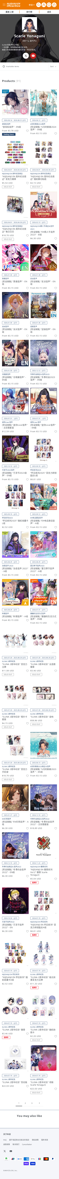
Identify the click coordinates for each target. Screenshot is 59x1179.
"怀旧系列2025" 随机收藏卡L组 (15, 522)
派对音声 (5, 326)
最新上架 (10, 12)
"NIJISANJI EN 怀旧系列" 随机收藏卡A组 (15, 978)
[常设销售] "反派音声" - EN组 (42, 282)
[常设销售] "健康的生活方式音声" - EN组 (43, 617)
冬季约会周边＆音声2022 (39, 819)
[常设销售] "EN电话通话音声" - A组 (42, 522)
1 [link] (18, 1103)
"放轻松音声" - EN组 (11, 127)
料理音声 (5, 613)
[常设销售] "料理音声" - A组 (15, 616)
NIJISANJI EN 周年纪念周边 (12, 173)
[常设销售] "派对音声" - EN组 (14, 330)
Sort (52, 66)
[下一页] (39, 1103)
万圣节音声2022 (8, 922)
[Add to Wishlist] (27, 131)
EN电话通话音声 (36, 518)
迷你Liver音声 (7, 422)
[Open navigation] (4, 5)
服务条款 (44, 1140)
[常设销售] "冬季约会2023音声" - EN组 (42, 378)
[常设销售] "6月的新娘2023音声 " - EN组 (43, 770)
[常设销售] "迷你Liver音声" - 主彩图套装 (14, 426)
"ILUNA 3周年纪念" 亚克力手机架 (14, 770)
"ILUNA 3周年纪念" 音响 (41, 716)
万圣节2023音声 (8, 470)
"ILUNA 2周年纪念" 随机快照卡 (43, 1031)
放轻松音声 (6, 124)
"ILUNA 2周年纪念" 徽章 (13, 1029)
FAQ (4, 1140)
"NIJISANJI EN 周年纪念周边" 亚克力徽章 (14, 178)
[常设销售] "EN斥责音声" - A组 (15, 823)
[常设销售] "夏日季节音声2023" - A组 (42, 570)
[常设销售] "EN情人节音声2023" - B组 (42, 233)
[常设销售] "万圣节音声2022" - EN (13, 926)
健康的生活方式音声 (37, 613)
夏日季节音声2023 (37, 566)
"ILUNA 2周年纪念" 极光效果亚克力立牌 (43, 978)
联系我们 (16, 1144)
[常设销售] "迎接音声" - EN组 (42, 330)
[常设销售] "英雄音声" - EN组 (14, 282)
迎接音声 (33, 326)
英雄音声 (5, 278)
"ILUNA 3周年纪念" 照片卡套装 (14, 718)
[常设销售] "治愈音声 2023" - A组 (15, 570)
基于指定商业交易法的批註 (19, 1140)
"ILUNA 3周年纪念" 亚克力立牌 (14, 665)
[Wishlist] (49, 4)
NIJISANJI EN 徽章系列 (38, 867)
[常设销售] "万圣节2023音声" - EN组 (14, 474)
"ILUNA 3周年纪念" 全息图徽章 (43, 665)
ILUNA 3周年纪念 (8, 661)
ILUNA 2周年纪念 (37, 974)
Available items (12, 66)
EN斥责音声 (6, 819)
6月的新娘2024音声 (37, 124)
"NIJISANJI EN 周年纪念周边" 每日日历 (14, 230)
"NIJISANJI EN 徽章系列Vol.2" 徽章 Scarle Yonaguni (41, 872)
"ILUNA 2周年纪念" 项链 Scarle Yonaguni (41, 1083)
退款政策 (6, 1144)
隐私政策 (35, 1140)
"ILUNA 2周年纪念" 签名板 (14, 1082)
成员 (49, 12)
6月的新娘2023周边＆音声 (40, 766)
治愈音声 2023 (7, 566)
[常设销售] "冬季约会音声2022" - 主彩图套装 (42, 823)
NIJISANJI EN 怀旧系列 (38, 922)
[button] (38, 4)
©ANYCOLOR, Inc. (10, 1170)
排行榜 (29, 12)
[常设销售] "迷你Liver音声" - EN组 (43, 426)
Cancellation (27, 1144)
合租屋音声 (6, 374)
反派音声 (33, 278)
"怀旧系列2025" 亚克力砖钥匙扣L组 (43, 474)
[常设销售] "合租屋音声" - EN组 (14, 378)
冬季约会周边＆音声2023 (39, 374)
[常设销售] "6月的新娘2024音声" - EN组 (43, 128)
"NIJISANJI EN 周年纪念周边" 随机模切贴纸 (42, 178)
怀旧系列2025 (35, 470)
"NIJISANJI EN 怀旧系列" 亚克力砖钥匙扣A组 (43, 926)
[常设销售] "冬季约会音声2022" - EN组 (14, 871)
